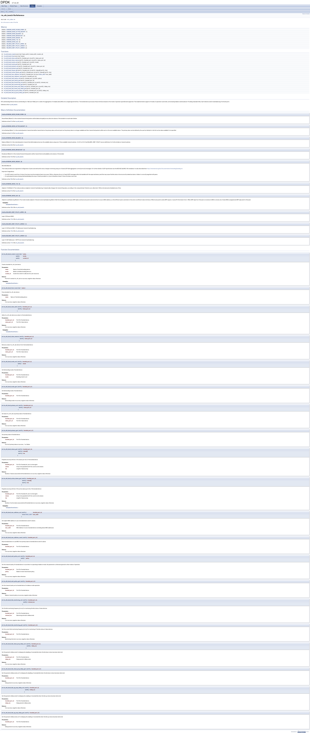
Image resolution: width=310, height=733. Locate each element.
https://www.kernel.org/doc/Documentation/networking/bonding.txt (165, 168)
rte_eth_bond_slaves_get (11, 70)
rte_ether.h (11, 19)
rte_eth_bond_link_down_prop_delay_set (15, 86)
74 (11, 156)
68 (11, 145)
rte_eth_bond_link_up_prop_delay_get (14, 92)
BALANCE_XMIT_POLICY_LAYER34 (16, 48)
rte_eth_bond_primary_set (11, 66)
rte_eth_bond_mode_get (10, 64)
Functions (308, 13)
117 (11, 242)
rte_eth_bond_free (9, 56)
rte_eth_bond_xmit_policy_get (12, 80)
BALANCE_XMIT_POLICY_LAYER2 (15, 43)
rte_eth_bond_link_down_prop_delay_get (15, 88)
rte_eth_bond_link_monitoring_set (13, 82)
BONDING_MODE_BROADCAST (15, 35)
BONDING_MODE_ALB (12, 41)
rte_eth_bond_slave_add (10, 58)
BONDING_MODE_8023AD (13, 37)
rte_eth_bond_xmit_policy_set (12, 78)
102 (11, 207)
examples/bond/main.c (12, 204)
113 (11, 219)
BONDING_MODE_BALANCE (14, 33)
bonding (11, 11)
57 (11, 121)
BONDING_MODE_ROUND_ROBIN (15, 29)
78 (11, 179)
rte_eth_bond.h (13, 104)
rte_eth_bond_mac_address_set (12, 74)
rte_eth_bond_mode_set (10, 62)
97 (11, 191)
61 (11, 133)
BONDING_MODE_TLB (12, 39)
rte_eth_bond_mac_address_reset (13, 76)
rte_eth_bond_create (9, 54)
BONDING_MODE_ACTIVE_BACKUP (16, 31)
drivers (2, 11)
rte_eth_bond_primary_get (11, 68)
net (6, 11)
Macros (303, 13)
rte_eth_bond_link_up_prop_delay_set (14, 90)
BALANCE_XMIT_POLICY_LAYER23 (16, 45)
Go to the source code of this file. (9, 22)
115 (11, 231)
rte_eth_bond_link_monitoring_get (13, 84)
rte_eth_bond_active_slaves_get (12, 72)
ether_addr (42, 74)
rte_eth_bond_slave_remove (11, 60)
